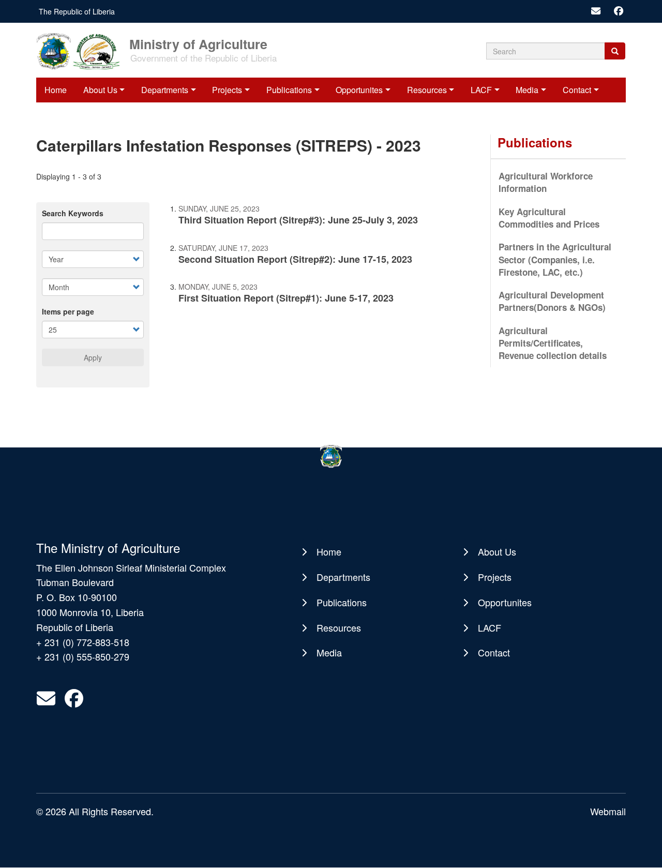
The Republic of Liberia (77, 11)
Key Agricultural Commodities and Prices (549, 217)
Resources (427, 90)
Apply (93, 357)
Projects (227, 90)
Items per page (68, 311)
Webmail (608, 811)
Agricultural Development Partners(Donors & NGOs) (552, 301)
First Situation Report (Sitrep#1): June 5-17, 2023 (286, 298)
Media (527, 90)
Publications (289, 90)
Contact (577, 90)
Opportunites (359, 90)
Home (55, 90)
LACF (481, 90)
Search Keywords (72, 213)
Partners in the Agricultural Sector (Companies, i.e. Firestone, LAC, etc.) (555, 259)
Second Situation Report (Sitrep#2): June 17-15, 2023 (295, 259)
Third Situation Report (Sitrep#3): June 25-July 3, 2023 (298, 220)
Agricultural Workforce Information (546, 182)
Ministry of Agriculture (198, 43)
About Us (100, 90)
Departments (164, 90)
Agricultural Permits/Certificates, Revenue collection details (553, 343)
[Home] (82, 50)
